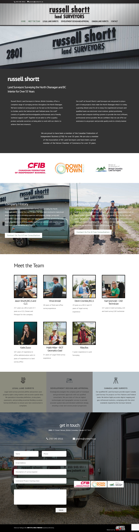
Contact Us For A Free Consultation (23, 235)
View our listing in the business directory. (34, 528)
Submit (61, 510)
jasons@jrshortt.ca (86, 438)
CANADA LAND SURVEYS (100, 22)
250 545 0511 (56, 438)
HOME (23, 22)
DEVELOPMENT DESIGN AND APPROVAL (75, 22)
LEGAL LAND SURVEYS (50, 22)
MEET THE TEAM (34, 22)
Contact (114, 22)
